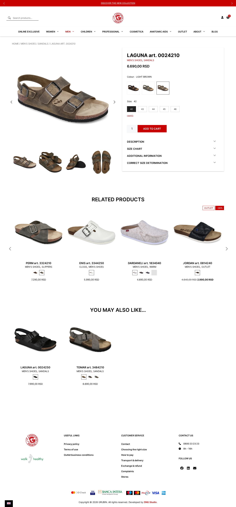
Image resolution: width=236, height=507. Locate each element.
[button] (182, 468)
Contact (125, 444)
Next (232, 3)
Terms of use (71, 449)
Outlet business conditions (79, 455)
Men (67, 31)
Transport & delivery (132, 460)
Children (86, 31)
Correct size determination (147, 162)
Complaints (127, 471)
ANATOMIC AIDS (159, 31)
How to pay (127, 455)
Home (15, 43)
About (197, 31)
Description (135, 141)
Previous (4, 3)
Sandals (43, 43)
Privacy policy (71, 444)
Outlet (182, 31)
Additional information (144, 155)
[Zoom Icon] (63, 98)
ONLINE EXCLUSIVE (29, 31)
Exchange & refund (131, 465)
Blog (215, 31)
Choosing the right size (134, 449)
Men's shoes (28, 43)
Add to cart (152, 128)
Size (129, 101)
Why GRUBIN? (118, 3)
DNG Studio (150, 502)
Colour (130, 76)
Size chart (134, 148)
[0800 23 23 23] (189, 443)
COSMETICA (136, 31)
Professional (110, 31)
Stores (124, 476)
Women (50, 31)
